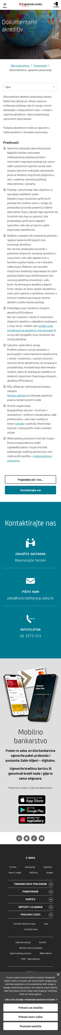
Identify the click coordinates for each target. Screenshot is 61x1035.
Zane (46, 923)
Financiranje (41, 65)
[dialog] (30, 1003)
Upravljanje (30, 866)
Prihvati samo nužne (30, 1017)
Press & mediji (15, 872)
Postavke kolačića (30, 1026)
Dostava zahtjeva (16, 395)
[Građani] (30, 5)
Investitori (47, 866)
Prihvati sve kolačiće (30, 1008)
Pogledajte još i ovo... (30, 479)
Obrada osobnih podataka (30, 947)
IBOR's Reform (46, 953)
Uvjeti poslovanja (23, 942)
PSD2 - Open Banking (30, 958)
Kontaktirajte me (30, 490)
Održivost (34, 872)
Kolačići (42, 942)
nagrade (19, 423)
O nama (12, 866)
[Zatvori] (58, 975)
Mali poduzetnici (20, 65)
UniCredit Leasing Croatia (24, 923)
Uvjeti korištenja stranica (20, 953)
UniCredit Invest (31, 929)
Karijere (49, 872)
